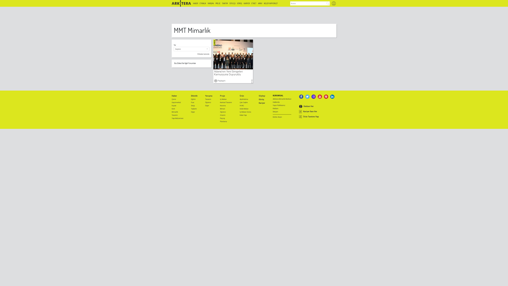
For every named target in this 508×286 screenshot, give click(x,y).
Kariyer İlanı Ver (310, 111)
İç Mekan (223, 99)
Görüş (239, 3)
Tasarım (175, 115)
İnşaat (174, 106)
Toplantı (194, 109)
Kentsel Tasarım (226, 102)
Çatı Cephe (244, 102)
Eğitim (193, 99)
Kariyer (247, 3)
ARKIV (260, 3)
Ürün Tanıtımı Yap (311, 117)
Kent (173, 109)
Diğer (193, 112)
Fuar (192, 102)
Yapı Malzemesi (177, 118)
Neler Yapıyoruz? (271, 3)
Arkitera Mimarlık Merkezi (282, 99)
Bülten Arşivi (277, 117)
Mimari (222, 109)
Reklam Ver (309, 106)
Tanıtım (225, 3)
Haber (195, 3)
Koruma (223, 106)
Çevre (174, 99)
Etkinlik (203, 3)
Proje (218, 3)
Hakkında (276, 102)
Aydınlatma (244, 99)
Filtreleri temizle (203, 54)
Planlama (223, 121)
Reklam (275, 109)
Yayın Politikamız (279, 105)
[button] (191, 49)
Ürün (242, 96)
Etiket (253, 3)
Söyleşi (232, 3)
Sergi (193, 106)
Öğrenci (208, 102)
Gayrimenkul (176, 102)
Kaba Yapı (243, 115)
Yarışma (211, 3)
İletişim (275, 112)
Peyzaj (222, 118)
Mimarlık (175, 112)
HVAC (242, 106)
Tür (175, 45)
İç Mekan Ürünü (245, 112)
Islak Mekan (244, 109)
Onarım (222, 115)
